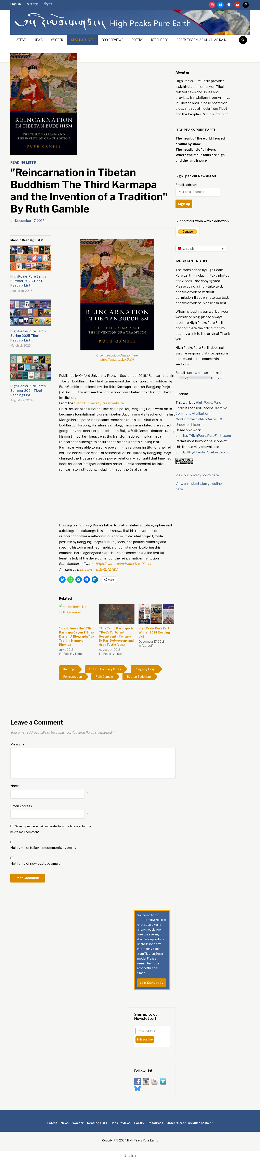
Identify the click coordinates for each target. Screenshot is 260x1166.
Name (15, 786)
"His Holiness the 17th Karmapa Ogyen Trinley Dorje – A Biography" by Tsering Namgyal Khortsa (76, 636)
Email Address (21, 806)
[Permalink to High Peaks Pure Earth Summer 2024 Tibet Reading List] (30, 369)
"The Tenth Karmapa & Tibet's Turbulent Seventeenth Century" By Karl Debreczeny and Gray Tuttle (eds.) (116, 636)
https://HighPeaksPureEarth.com (205, 436)
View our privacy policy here (197, 475)
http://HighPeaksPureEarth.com (204, 452)
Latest (20, 40)
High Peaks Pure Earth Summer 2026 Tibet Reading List (28, 281)
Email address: (186, 185)
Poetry (137, 40)
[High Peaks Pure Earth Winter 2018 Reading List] (156, 614)
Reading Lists (82, 40)
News (38, 40)
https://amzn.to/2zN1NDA (117, 359)
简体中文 (32, 4)
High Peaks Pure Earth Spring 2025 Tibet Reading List (28, 335)
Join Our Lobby (151, 983)
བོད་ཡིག (48, 4)
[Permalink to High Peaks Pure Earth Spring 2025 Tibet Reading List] (30, 314)
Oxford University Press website (99, 403)
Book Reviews (113, 40)
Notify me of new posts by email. (35, 863)
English (15, 4)
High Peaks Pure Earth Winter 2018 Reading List (155, 632)
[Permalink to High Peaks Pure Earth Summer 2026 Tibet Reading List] (30, 259)
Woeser (57, 40)
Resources (159, 40)
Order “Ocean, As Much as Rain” (202, 40)
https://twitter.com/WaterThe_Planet (123, 564)
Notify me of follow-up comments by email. (43, 848)
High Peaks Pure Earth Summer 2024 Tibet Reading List (28, 390)
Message (17, 744)
